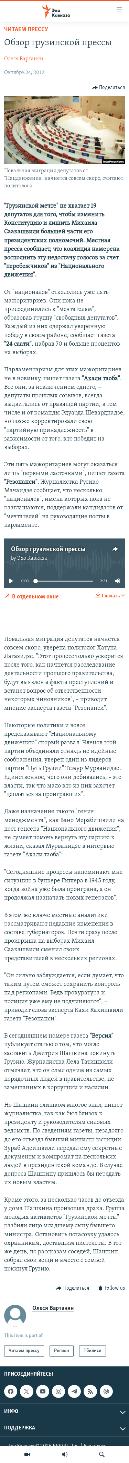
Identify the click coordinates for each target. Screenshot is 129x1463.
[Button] (108, 87)
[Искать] (102, 1454)
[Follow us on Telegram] (74, 1391)
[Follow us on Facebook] (10, 1391)
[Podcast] (106, 1391)
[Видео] (27, 1454)
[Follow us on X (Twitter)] (26, 1391)
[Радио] (64, 1454)
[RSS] (90, 1391)
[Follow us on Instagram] (58, 1391)
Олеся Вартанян (23, 59)
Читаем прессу (26, 30)
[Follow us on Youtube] (42, 1391)
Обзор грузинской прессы (48, 549)
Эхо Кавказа (32, 558)
